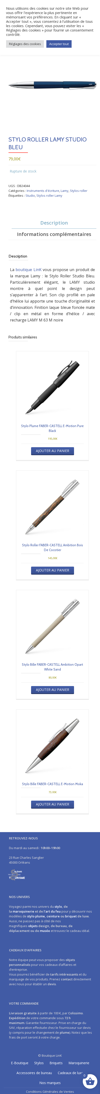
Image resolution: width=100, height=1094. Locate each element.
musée (45, 931)
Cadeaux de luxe (70, 1073)
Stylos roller (78, 190)
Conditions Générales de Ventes (50, 1091)
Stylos (39, 1063)
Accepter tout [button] (59, 44)
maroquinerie (23, 911)
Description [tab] (54, 222)
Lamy (64, 190)
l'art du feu (52, 911)
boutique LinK (28, 269)
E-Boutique (19, 1063)
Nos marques (50, 1082)
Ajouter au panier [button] (52, 450)
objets (33, 926)
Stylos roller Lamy (49, 195)
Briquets (56, 1063)
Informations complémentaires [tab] (54, 234)
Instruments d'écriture (43, 190)
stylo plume (36, 916)
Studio (30, 195)
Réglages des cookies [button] (25, 44)
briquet (71, 916)
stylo (58, 906)
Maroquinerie (78, 1063)
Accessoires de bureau (34, 1073)
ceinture (53, 916)
